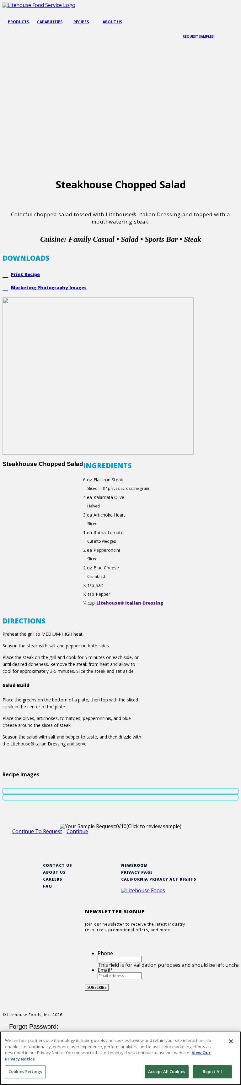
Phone (105, 953)
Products (18, 22)
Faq (47, 886)
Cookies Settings (25, 1071)
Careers (52, 879)
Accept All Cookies (166, 1071)
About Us (112, 22)
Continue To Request (37, 831)
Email (105, 969)
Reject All (212, 1071)
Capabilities (49, 22)
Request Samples (198, 36)
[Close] (231, 1041)
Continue (77, 831)
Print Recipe (25, 274)
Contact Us (57, 865)
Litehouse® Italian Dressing (129, 603)
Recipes (81, 22)
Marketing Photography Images (49, 288)
